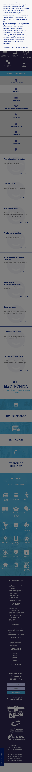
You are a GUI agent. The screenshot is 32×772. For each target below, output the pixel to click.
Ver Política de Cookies (20, 47)
